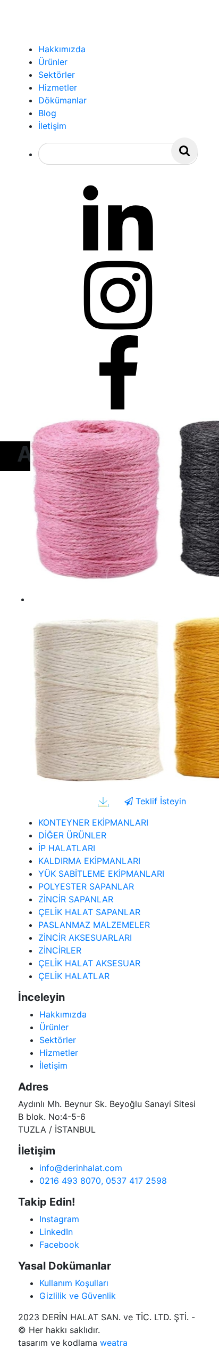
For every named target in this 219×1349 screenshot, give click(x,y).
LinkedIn (56, 1231)
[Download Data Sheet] (103, 801)
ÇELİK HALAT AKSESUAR (89, 963)
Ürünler (54, 1027)
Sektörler (57, 1040)
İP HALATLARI (66, 848)
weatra (114, 1342)
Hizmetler (58, 1052)
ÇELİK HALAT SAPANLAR (89, 912)
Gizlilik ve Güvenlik (77, 1295)
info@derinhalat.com (80, 1167)
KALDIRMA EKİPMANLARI (89, 860)
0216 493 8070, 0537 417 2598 (103, 1180)
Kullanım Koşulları (73, 1283)
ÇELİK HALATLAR (74, 976)
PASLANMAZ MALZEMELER (94, 924)
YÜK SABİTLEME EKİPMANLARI (101, 873)
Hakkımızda (63, 1014)
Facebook (59, 1244)
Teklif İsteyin (159, 801)
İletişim (53, 1065)
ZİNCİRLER (59, 950)
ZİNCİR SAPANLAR (75, 899)
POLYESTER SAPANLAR (86, 886)
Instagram (59, 1219)
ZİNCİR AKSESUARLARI (85, 937)
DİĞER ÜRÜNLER (72, 835)
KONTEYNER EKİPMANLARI (93, 822)
